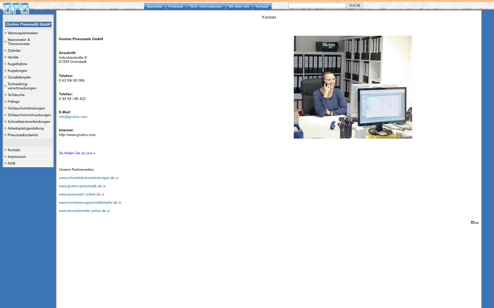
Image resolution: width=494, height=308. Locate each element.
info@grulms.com (73, 117)
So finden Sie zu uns (76, 153)
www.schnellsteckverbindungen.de (87, 178)
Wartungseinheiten (23, 33)
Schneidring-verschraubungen (22, 86)
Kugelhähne (17, 64)
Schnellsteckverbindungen (29, 121)
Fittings (14, 101)
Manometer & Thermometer (19, 42)
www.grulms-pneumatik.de (81, 186)
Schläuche (16, 95)
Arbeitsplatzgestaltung (26, 128)
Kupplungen (17, 71)
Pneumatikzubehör (23, 135)
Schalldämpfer (19, 77)
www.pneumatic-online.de (80, 194)
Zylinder (14, 50)
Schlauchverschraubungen (29, 115)
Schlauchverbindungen (26, 108)
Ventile (13, 57)
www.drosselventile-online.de (83, 211)
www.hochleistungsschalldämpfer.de (89, 202)
